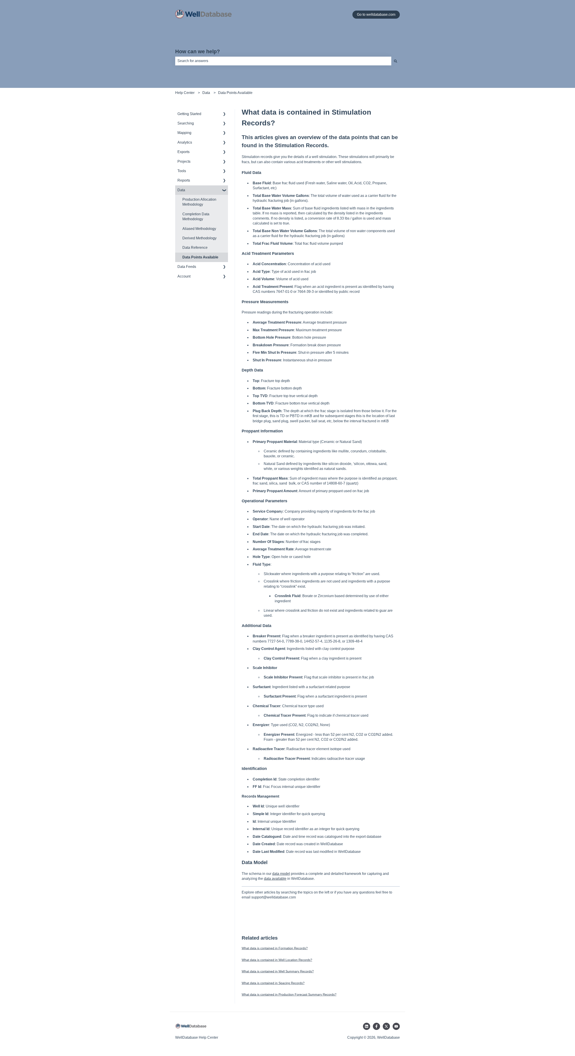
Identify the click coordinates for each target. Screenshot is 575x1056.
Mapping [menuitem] (184, 133)
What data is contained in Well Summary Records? (278, 971)
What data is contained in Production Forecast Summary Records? (289, 994)
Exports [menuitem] (183, 152)
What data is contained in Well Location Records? (277, 960)
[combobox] (283, 61)
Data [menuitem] (181, 190)
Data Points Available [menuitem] (200, 257)
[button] (224, 114)
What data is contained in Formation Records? (275, 948)
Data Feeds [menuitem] (186, 267)
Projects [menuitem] (183, 161)
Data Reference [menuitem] (195, 247)
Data (206, 93)
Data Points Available (235, 93)
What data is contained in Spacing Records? (273, 983)
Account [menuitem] (183, 276)
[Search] (395, 61)
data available (275, 878)
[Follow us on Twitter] (386, 1026)
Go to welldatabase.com (376, 14)
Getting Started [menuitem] (189, 114)
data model (281, 874)
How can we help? (197, 51)
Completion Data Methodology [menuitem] (195, 216)
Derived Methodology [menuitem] (199, 238)
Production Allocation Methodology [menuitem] (199, 202)
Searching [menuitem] (185, 123)
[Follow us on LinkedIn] (366, 1026)
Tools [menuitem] (181, 171)
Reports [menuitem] (183, 180)
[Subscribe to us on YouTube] (396, 1026)
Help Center (185, 93)
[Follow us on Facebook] (376, 1026)
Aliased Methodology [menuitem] (199, 229)
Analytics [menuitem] (184, 142)
